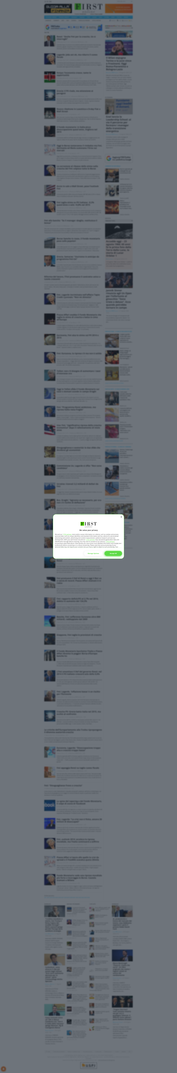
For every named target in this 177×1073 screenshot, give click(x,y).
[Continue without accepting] (121, 518)
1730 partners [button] (67, 534)
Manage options (93, 553)
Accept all (113, 553)
